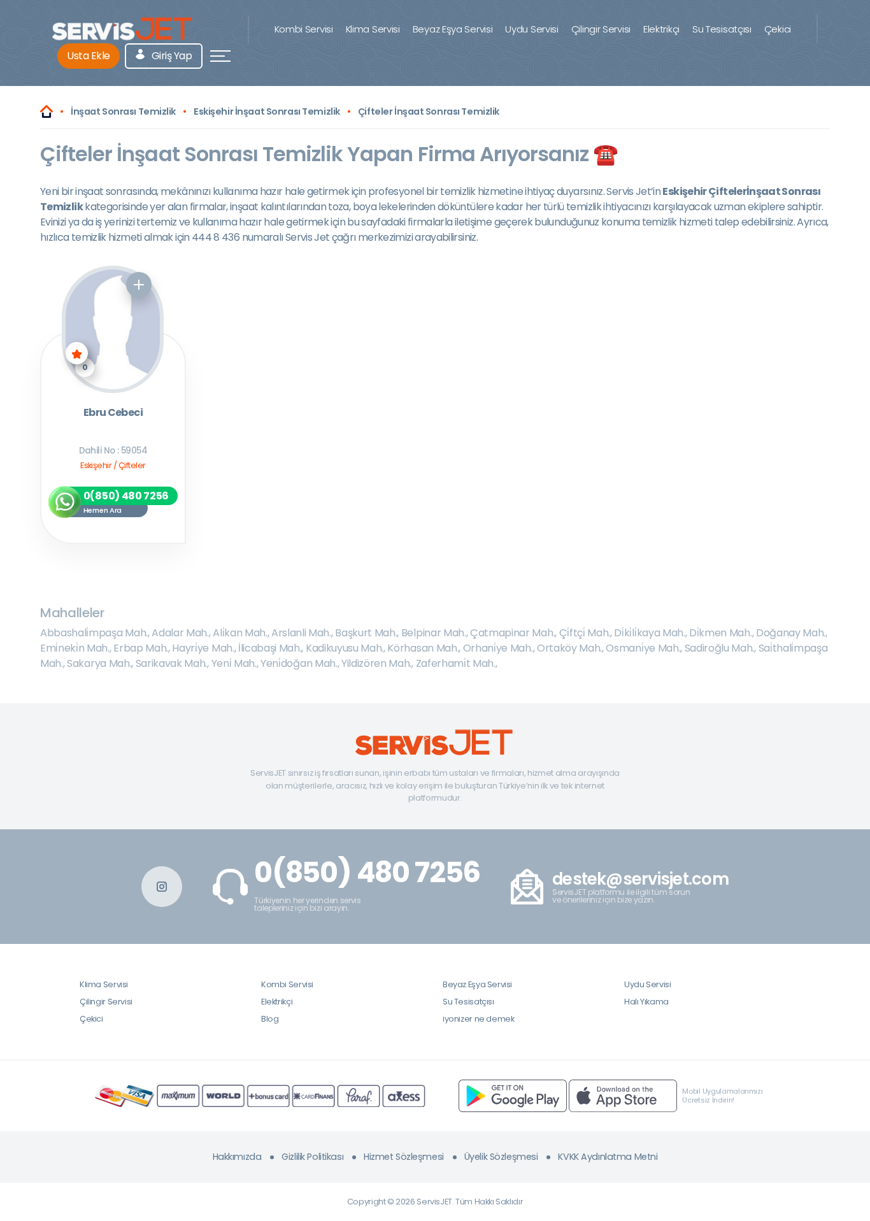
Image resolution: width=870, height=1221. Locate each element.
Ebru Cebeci (113, 413)
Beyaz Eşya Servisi (453, 29)
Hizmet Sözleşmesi (404, 1156)
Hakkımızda (237, 1156)
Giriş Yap (170, 55)
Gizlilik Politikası (312, 1156)
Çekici (777, 29)
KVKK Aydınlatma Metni (607, 1156)
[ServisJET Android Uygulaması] (513, 1095)
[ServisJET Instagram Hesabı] (161, 886)
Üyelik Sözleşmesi (501, 1156)
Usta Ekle (88, 55)
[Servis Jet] (46, 111)
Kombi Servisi (304, 29)
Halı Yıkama (646, 1001)
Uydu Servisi (531, 29)
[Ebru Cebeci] (113, 329)
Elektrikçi (661, 29)
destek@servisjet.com (640, 879)
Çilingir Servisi (601, 29)
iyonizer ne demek (478, 1018)
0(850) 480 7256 (367, 872)
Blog (269, 1018)
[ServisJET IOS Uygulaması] (623, 1095)
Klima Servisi (373, 29)
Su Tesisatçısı (722, 29)
